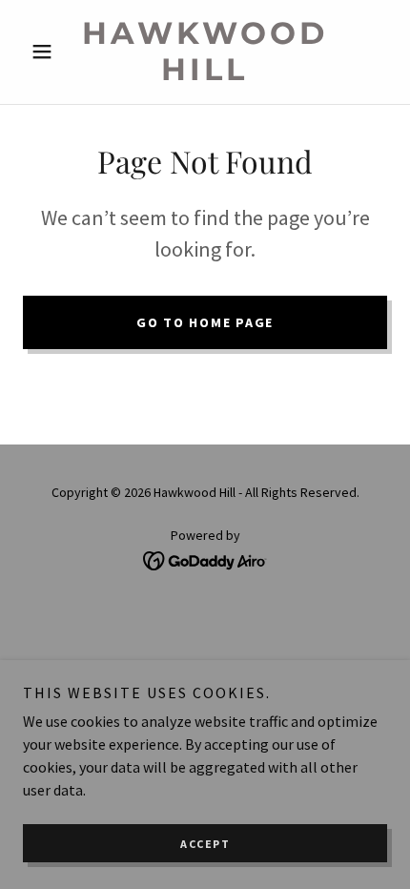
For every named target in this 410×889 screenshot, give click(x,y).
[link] (204, 52)
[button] (50, 51)
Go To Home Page (205, 322)
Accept (205, 844)
